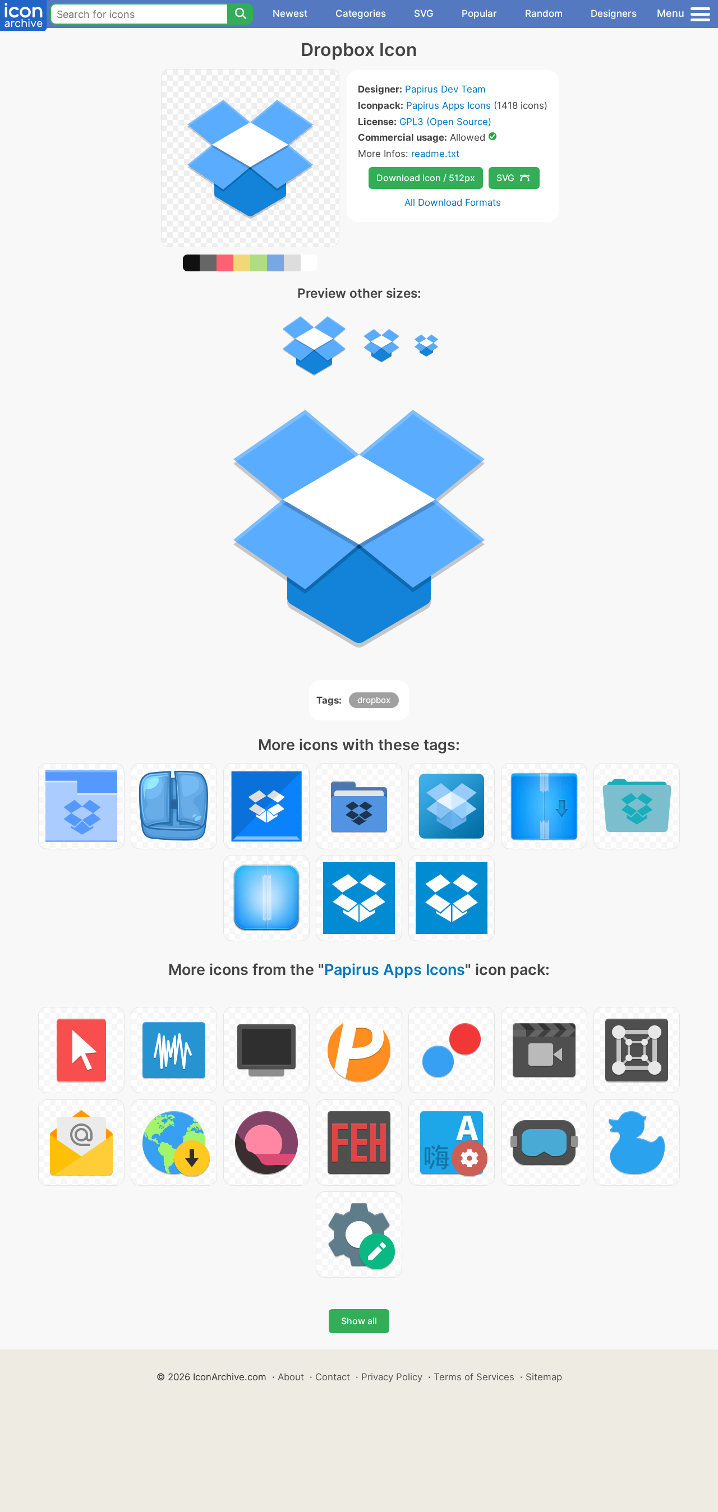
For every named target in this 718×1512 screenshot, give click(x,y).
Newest (290, 13)
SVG (424, 13)
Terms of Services (474, 1376)
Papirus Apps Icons (448, 105)
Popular (479, 13)
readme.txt (435, 153)
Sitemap (544, 1376)
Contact (332, 1376)
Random (544, 13)
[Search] (240, 14)
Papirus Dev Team (445, 89)
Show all (359, 1320)
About (291, 1376)
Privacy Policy (391, 1376)
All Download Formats (452, 202)
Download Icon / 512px (425, 177)
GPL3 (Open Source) (445, 121)
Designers (614, 13)
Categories (360, 13)
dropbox (373, 700)
